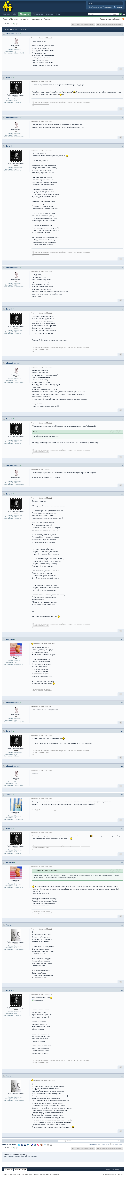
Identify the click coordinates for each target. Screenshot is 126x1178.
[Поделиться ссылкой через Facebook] (22, 1144)
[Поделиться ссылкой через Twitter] (19, 1144)
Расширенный (123, 14)
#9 (122, 465)
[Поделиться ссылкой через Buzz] (28, 1144)
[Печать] (48, 1144)
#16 (122, 829)
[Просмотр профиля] (20, 34)
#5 (122, 268)
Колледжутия (24, 19)
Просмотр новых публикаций (110, 19)
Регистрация (107, 7)
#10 (122, 494)
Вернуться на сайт (9, 14)
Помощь (119, 7)
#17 (122, 863)
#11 (122, 639)
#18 (122, 925)
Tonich (9, 925)
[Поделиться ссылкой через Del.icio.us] (32, 1144)
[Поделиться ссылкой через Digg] (25, 1144)
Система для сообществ (109, 1174)
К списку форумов (14, 1174)
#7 (122, 363)
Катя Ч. (9, 78)
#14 (122, 766)
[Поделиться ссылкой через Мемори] (38, 1144)
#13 (122, 731)
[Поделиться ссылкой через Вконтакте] (35, 1144)
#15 (122, 795)
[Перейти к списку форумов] (8, 6)
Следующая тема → (117, 1144)
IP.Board (120, 1174)
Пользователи (38, 14)
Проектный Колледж (10, 19)
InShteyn (10, 639)
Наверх (5, 1174)
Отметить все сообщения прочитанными (46, 1174)
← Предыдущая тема (94, 1144)
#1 (122, 34)
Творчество (48, 19)
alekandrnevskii (13, 34)
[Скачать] (51, 1144)
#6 (122, 309)
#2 (122, 78)
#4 (122, 146)
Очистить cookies (26, 1174)
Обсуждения (24, 14)
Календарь (49, 14)
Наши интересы (36, 19)
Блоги (58, 14)
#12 (122, 703)
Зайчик (9, 795)
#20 (122, 1076)
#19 (122, 990)
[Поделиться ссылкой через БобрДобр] (41, 1144)
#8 (122, 419)
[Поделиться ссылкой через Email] (45, 1144)
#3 (122, 118)
